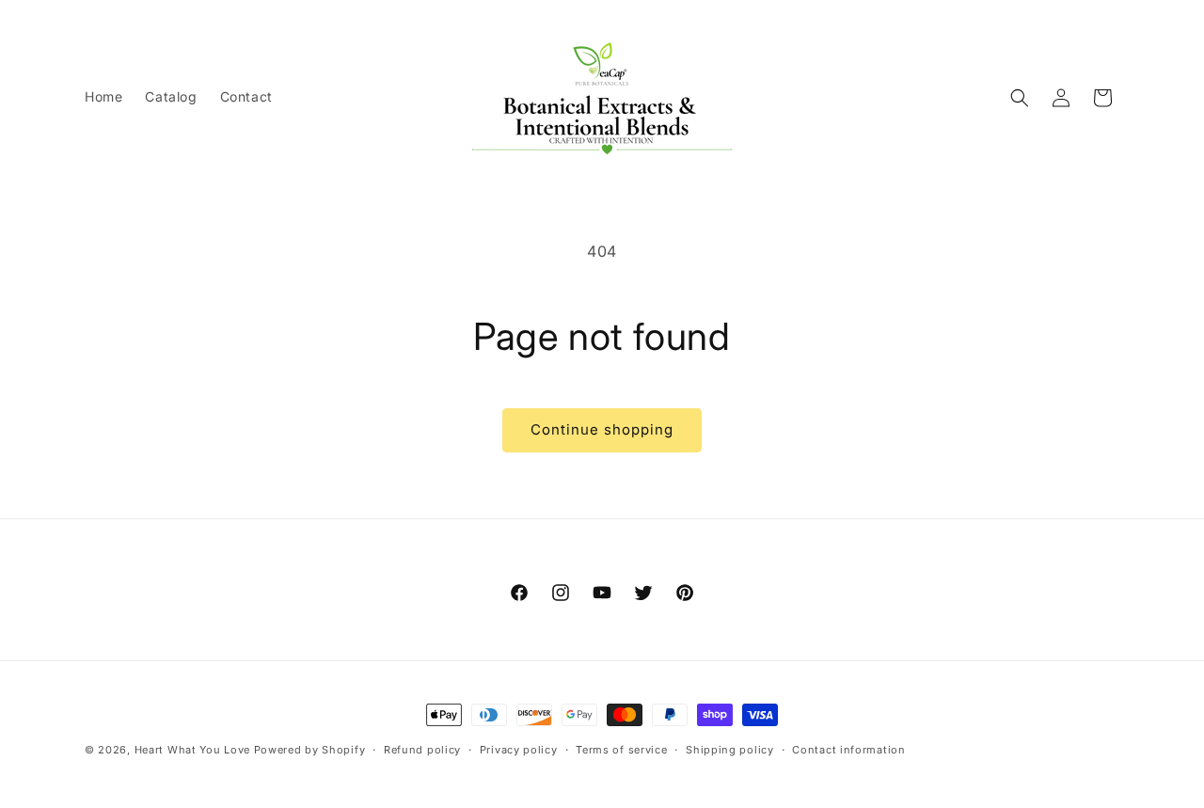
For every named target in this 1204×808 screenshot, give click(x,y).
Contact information (848, 749)
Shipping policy (730, 749)
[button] (1019, 98)
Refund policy (422, 749)
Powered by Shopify (310, 749)
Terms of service (621, 749)
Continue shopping (602, 429)
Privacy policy (519, 749)
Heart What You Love (192, 749)
